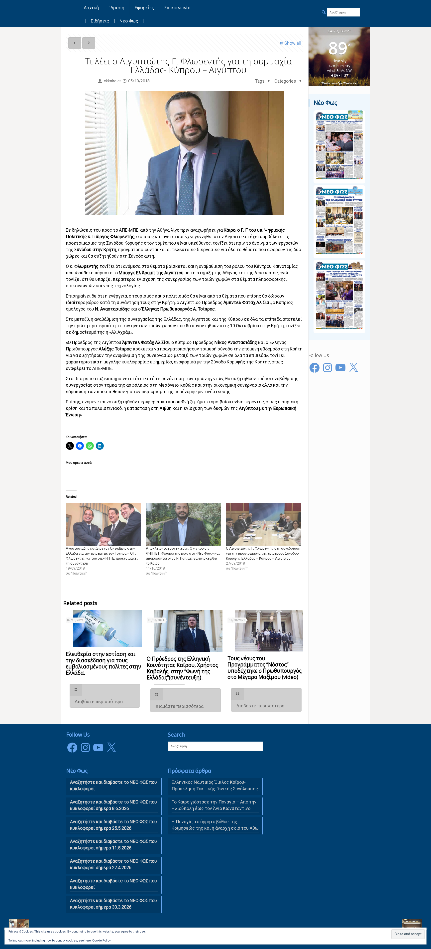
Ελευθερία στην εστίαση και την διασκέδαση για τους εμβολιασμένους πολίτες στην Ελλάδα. (103, 663)
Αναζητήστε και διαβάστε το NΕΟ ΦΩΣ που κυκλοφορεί (113, 785)
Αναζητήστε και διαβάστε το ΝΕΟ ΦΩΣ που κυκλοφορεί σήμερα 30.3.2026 (113, 904)
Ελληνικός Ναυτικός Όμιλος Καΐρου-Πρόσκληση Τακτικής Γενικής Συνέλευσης (215, 785)
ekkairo (110, 81)
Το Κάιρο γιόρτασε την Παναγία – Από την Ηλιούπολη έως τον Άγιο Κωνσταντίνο (214, 805)
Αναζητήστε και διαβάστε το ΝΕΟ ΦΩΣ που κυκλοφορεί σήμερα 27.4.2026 (113, 864)
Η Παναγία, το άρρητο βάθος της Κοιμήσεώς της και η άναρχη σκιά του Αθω (215, 825)
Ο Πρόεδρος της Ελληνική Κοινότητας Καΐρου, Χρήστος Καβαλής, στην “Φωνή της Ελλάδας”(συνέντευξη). (182, 668)
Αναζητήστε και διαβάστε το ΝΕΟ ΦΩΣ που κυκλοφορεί (113, 884)
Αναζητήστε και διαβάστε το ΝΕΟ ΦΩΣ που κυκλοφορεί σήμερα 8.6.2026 (113, 805)
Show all (292, 43)
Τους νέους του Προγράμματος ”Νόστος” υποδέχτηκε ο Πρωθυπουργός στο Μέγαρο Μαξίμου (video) (264, 667)
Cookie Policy (101, 940)
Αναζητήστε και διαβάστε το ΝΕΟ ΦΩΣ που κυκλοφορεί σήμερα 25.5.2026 (113, 825)
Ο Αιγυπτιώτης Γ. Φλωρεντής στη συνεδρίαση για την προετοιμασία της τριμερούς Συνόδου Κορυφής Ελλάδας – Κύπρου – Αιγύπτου (263, 553)
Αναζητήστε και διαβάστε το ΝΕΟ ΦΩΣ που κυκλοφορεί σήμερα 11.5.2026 (113, 844)
